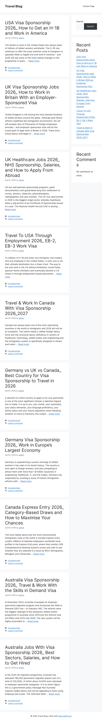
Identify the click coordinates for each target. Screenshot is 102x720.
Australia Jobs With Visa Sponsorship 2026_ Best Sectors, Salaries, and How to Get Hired (32, 655)
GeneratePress (65, 716)
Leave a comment (15, 70)
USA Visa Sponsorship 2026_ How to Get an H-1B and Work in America (32, 28)
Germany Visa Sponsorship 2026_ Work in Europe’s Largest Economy (32, 445)
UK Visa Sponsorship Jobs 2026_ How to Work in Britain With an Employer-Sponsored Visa (32, 94)
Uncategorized (14, 68)
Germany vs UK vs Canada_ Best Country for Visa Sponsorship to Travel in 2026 (33, 378)
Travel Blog (13, 6)
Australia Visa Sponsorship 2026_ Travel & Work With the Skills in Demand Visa (32, 585)
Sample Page (89, 6)
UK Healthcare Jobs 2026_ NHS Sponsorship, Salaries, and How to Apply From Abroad (33, 167)
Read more (33, 61)
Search (79, 21)
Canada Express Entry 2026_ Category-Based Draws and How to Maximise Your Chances (34, 514)
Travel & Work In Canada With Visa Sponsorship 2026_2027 (30, 308)
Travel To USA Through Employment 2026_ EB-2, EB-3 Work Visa (30, 240)
